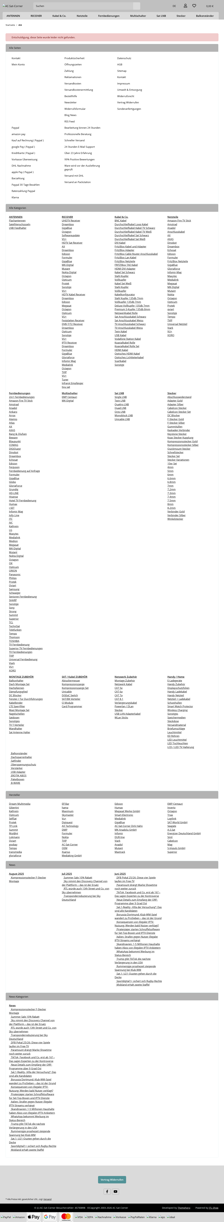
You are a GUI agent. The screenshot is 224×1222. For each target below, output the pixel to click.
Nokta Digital (69, 272)
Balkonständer (18, 753)
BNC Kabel (120, 220)
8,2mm (171, 507)
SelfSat (13, 818)
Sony (12, 607)
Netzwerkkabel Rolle (126, 313)
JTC (10, 518)
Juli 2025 (67, 873)
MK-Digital (68, 264)
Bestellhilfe (70, 96)
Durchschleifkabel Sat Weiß (130, 239)
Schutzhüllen (174, 702)
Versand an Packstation (77, 182)
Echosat (171, 250)
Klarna (15, 197)
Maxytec (172, 276)
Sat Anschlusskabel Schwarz (130, 316)
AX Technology (70, 826)
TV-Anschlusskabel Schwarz (130, 324)
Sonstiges (14, 721)
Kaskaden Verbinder (178, 430)
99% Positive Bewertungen (79, 159)
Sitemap (121, 70)
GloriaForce (15, 485)
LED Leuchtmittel (177, 739)
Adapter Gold (175, 400)
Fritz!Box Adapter (124, 250)
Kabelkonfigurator (125, 294)
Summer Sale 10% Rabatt (77, 877)
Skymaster (68, 815)
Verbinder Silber (176, 515)
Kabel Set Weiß (123, 283)
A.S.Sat (171, 829)
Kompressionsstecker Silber (183, 445)
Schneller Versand (74, 140)
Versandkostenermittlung (78, 89)
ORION (13, 570)
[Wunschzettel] (194, 6)
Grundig (13, 489)
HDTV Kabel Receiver (73, 294)
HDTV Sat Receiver (72, 242)
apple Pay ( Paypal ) (22, 172)
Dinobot (172, 242)
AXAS (170, 239)
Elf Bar (65, 803)
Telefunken (15, 629)
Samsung (14, 589)
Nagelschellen (17, 713)
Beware (13, 437)
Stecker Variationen (178, 459)
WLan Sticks (121, 717)
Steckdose (173, 721)
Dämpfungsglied (18, 691)
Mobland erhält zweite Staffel (133, 984)
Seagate (171, 826)
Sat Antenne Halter (19, 732)
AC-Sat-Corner (70, 844)
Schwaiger (14, 592)
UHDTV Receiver (71, 220)
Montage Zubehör (125, 680)
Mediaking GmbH (72, 855)
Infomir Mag (69, 361)
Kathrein (14, 526)
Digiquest (67, 822)
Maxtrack (120, 851)
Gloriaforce (68, 357)
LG (10, 530)
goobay (13, 844)
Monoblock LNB (124, 415)
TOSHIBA (14, 641)
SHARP (13, 600)
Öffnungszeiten (73, 64)
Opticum (67, 279)
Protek (65, 283)
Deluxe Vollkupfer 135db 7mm (132, 305)
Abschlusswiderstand (179, 397)
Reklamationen (72, 77)
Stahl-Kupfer (122, 276)
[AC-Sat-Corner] (13, 6)
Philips (13, 578)
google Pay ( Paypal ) (23, 146)
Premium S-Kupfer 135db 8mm (132, 309)
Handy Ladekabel (177, 691)
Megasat (66, 305)
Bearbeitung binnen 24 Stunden (82, 127)
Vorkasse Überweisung (24, 159)
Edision (66, 253)
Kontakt (16, 58)
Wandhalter (15, 728)
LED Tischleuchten (177, 743)
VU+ (64, 239)
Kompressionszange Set (75, 688)
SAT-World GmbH (177, 822)
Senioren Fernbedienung (23, 596)
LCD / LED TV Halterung (180, 747)
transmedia (15, 851)
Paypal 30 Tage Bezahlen (26, 184)
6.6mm (171, 478)
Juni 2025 (120, 873)
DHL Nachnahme (21, 165)
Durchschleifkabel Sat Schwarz (132, 235)
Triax (170, 815)
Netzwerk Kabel (123, 684)
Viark (170, 327)
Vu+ (64, 818)
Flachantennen (17, 220)
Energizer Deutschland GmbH (184, 833)
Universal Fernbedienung (23, 659)
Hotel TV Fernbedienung (22, 500)
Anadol (171, 228)
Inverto (171, 807)
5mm (170, 471)
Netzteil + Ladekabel (178, 699)
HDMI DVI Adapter (125, 268)
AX (63, 246)
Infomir (119, 833)
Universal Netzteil (177, 324)
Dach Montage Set (19, 684)
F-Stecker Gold (175, 419)
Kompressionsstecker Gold (182, 441)
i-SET (11, 507)
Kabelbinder (16, 702)
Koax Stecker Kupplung (180, 437)
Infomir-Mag (174, 272)
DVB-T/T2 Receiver (72, 324)
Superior (14, 618)
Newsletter (70, 102)
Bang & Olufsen (18, 434)
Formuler (67, 257)
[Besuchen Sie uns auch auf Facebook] (107, 1192)
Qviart (12, 585)
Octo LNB (120, 411)
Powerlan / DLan (124, 706)
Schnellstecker (175, 452)
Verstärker (16, 768)
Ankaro (13, 411)
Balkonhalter (16, 680)
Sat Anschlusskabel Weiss (129, 320)
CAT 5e (118, 688)
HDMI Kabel (121, 350)
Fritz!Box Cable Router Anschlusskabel (136, 253)
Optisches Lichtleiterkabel (129, 357)
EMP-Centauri (175, 803)
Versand (47, 1199)
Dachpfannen (16, 688)
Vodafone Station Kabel (128, 338)
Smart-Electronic (124, 815)
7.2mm (171, 489)
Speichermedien (176, 717)
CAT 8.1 (119, 699)
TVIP (64, 372)
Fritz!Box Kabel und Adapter (130, 246)
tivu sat (66, 387)
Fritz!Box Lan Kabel (125, 257)
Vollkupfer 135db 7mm (128, 301)
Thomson (14, 637)
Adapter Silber (175, 404)
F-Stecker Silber (176, 422)
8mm (170, 504)
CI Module (67, 702)
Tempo (171, 316)
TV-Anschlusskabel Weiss (129, 327)
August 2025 (16, 873)
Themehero (184, 1207)
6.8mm (171, 482)
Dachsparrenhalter (21, 757)
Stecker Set (173, 456)
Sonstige (66, 287)
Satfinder (15, 760)
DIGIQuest (15, 448)
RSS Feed (69, 121)
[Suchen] (136, 6)
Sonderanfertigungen (129, 108)
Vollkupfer (120, 279)
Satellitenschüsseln (19, 224)
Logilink (171, 818)
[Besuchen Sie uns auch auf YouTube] (115, 1192)
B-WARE (15, 782)
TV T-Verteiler (16, 724)
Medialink (67, 364)
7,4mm (171, 496)
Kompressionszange (73, 684)
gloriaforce (15, 855)
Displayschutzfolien (178, 688)
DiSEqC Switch (70, 695)
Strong (12, 611)
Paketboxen (17, 779)
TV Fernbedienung (19, 644)
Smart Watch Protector (180, 706)
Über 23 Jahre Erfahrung (78, 153)
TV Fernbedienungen (20, 652)
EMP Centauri (69, 397)
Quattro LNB (122, 404)
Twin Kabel (121, 331)
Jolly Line (14, 515)
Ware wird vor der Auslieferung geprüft (82, 167)
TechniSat (14, 626)
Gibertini (14, 807)
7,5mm (171, 500)
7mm (170, 485)
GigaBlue (67, 228)
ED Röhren (173, 736)
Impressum (123, 83)
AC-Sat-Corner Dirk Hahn (129, 826)
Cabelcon (172, 840)
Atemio (13, 419)
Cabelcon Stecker (177, 408)
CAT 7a (118, 695)
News (12, 1005)
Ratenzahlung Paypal (23, 191)
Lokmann (14, 837)
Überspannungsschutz (23, 764)
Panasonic (14, 574)
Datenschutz (124, 58)
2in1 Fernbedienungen (22, 397)
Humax (13, 504)
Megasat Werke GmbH (127, 811)
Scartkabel (120, 361)
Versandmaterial (176, 724)
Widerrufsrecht (125, 96)
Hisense (13, 496)
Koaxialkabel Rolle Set (127, 346)
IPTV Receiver (69, 342)
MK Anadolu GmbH (126, 829)
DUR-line (120, 837)
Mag (169, 844)
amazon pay (18, 134)
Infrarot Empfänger (72, 383)
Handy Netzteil (175, 695)
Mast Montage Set (19, 710)
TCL (11, 622)
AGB (119, 64)
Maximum (67, 811)
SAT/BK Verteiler (71, 699)
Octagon (66, 231)
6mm (170, 474)
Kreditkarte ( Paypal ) (23, 153)
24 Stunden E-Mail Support (79, 146)
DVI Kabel (120, 242)
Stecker (119, 710)
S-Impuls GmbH (176, 848)
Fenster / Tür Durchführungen (26, 699)
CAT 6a (118, 691)
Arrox (12, 415)
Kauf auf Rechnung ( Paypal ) (28, 140)
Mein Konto (18, 64)
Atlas (12, 422)
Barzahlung (18, 178)
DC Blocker (173, 415)
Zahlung (69, 70)
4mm (170, 467)
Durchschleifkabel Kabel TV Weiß (133, 231)
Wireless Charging (177, 710)
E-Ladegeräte (174, 680)
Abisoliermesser (71, 680)
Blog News (70, 115)
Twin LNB (120, 400)
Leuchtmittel (174, 732)
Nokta (170, 294)
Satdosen (14, 717)
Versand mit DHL (74, 175)
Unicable (67, 691)
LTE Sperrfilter (17, 706)
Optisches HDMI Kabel (127, 353)
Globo (12, 482)
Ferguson (14, 467)
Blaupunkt (15, 441)
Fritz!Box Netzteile (125, 261)
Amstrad (172, 224)
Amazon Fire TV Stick (179, 220)
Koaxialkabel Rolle (125, 342)
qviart (170, 309)
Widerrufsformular (75, 108)
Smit (170, 837)
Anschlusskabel (176, 231)
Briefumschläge (176, 728)
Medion (13, 541)
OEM (64, 848)
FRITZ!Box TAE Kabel (126, 264)
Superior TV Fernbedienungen (26, 648)
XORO (170, 335)
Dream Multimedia (19, 803)
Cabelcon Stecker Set (179, 411)
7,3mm (171, 493)
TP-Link (13, 826)
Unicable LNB (122, 419)
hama (65, 807)
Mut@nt (13, 833)
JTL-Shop (213, 1207)
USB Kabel (120, 335)
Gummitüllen (174, 426)
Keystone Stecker (177, 434)
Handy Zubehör (176, 684)
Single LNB (121, 397)
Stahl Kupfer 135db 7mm (129, 298)
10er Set (172, 463)
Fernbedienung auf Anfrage (24, 471)
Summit (13, 615)
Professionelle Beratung (77, 134)
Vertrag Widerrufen (128, 102)
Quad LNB (120, 408)
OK (10, 563)
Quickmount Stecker (178, 448)
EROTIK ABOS (18, 775)
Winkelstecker (175, 518)
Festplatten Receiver (73, 320)
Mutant (66, 268)
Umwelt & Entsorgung (129, 89)
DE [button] (174, 6)
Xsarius (66, 851)
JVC (11, 522)
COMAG (13, 445)
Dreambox (68, 224)
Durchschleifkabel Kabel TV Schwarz (135, 228)
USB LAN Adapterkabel (128, 713)
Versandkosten (72, 83)
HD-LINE (14, 493)
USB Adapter (17, 771)
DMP (64, 829)
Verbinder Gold (176, 511)
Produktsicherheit (74, 58)
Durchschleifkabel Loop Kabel (131, 224)
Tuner (65, 379)
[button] (185, 6)
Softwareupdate (71, 235)
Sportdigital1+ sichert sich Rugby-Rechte (139, 981)
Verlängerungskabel (126, 702)
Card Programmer (72, 706)
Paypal (15, 127)
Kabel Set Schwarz (125, 272)
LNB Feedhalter (17, 228)
